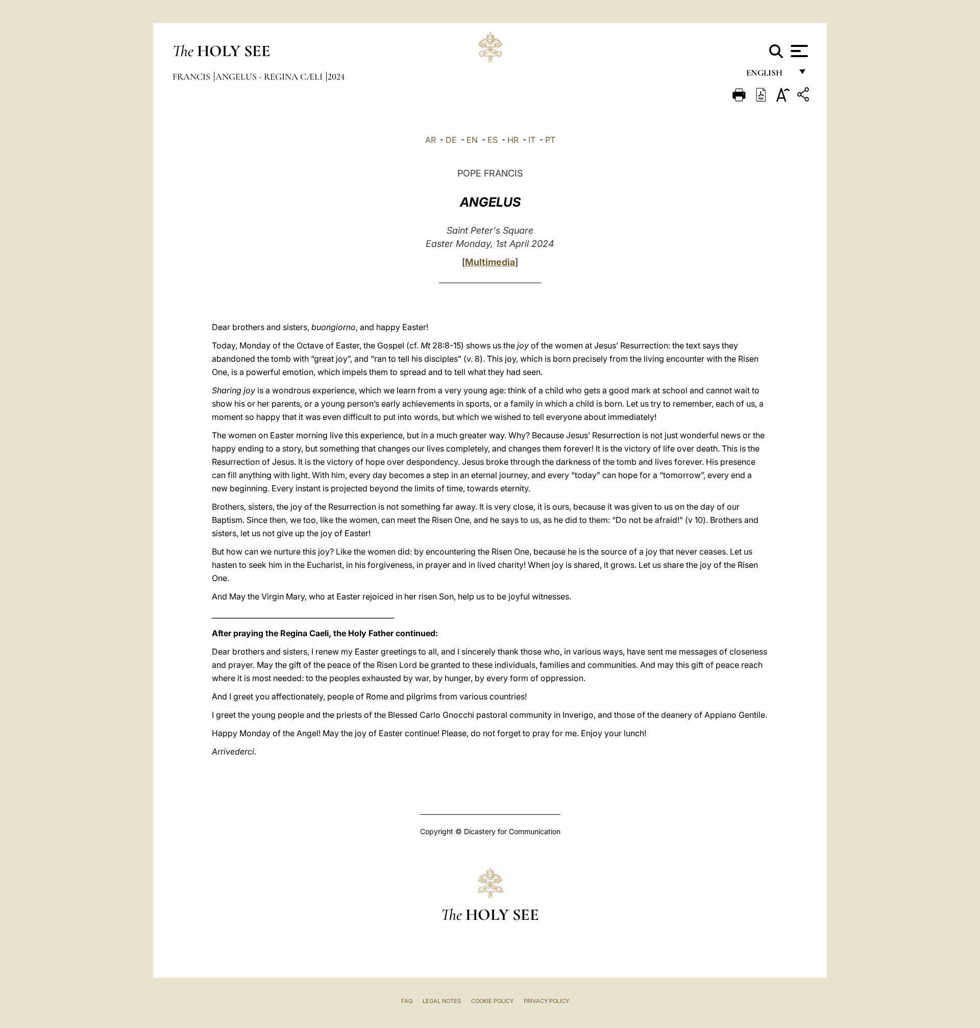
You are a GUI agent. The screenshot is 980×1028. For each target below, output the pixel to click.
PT (550, 140)
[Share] (804, 96)
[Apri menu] (798, 51)
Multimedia (490, 262)
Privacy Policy (546, 1001)
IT (531, 140)
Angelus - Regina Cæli (270, 76)
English (769, 75)
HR (513, 140)
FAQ (406, 1001)
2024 (336, 76)
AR (430, 140)
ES (492, 140)
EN (472, 140)
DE (451, 140)
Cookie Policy (492, 1001)
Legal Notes (442, 1001)
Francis (192, 76)
